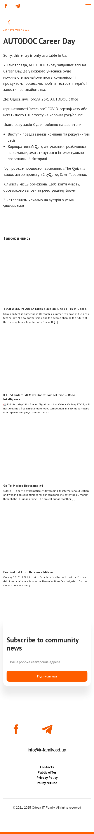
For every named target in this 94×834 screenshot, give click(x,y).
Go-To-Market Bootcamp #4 (23, 486)
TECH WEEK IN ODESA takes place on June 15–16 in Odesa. (45, 309)
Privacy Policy (47, 777)
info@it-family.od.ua (47, 750)
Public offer (47, 772)
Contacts (47, 767)
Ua (64, 55)
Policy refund (47, 783)
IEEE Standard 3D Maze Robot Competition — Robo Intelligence (39, 397)
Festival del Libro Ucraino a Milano (28, 572)
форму (70, 190)
